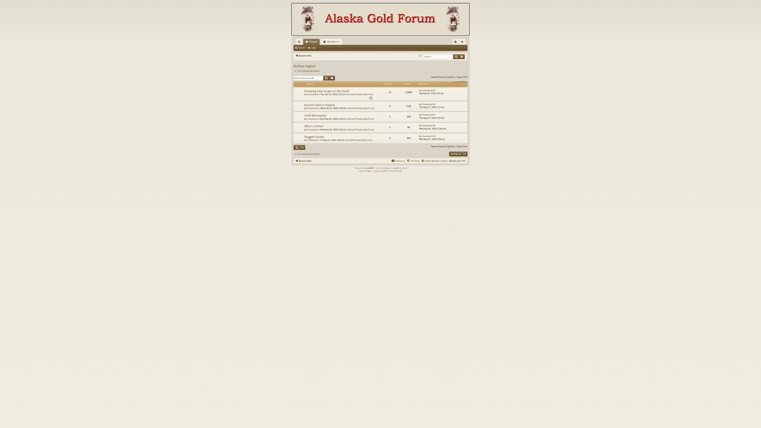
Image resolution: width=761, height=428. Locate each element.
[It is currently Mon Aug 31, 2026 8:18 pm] (420, 56)
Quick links (300, 42)
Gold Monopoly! (315, 115)
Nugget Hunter (314, 137)
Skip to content (100, 22)
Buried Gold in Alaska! (319, 105)
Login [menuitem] (463, 42)
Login (313, 48)
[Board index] (380, 20)
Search (301, 48)
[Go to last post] (434, 90)
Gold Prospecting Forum (362, 94)
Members (332, 41)
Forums (313, 41)
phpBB (369, 168)
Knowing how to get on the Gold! (326, 91)
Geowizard (312, 94)
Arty (369, 171)
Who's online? (313, 126)
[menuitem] (455, 42)
